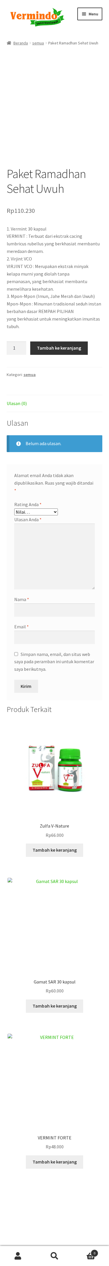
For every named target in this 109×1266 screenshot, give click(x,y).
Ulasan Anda (28, 519)
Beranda (20, 43)
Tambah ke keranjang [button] (55, 850)
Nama (21, 599)
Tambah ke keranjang (59, 348)
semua (38, 43)
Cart (84, 1251)
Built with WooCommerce (32, 1232)
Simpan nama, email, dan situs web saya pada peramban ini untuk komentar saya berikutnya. (54, 661)
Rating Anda (28, 504)
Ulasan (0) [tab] (17, 403)
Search (54, 1256)
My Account (18, 1256)
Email (21, 627)
